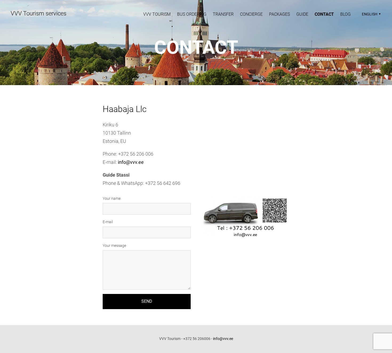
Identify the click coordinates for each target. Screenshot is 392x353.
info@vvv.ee (131, 162)
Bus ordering (191, 14)
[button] (370, 14)
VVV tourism (157, 14)
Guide (302, 14)
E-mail (108, 222)
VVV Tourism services (38, 13)
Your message (114, 245)
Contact (324, 14)
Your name (112, 198)
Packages (279, 14)
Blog (345, 14)
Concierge (251, 14)
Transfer (223, 14)
